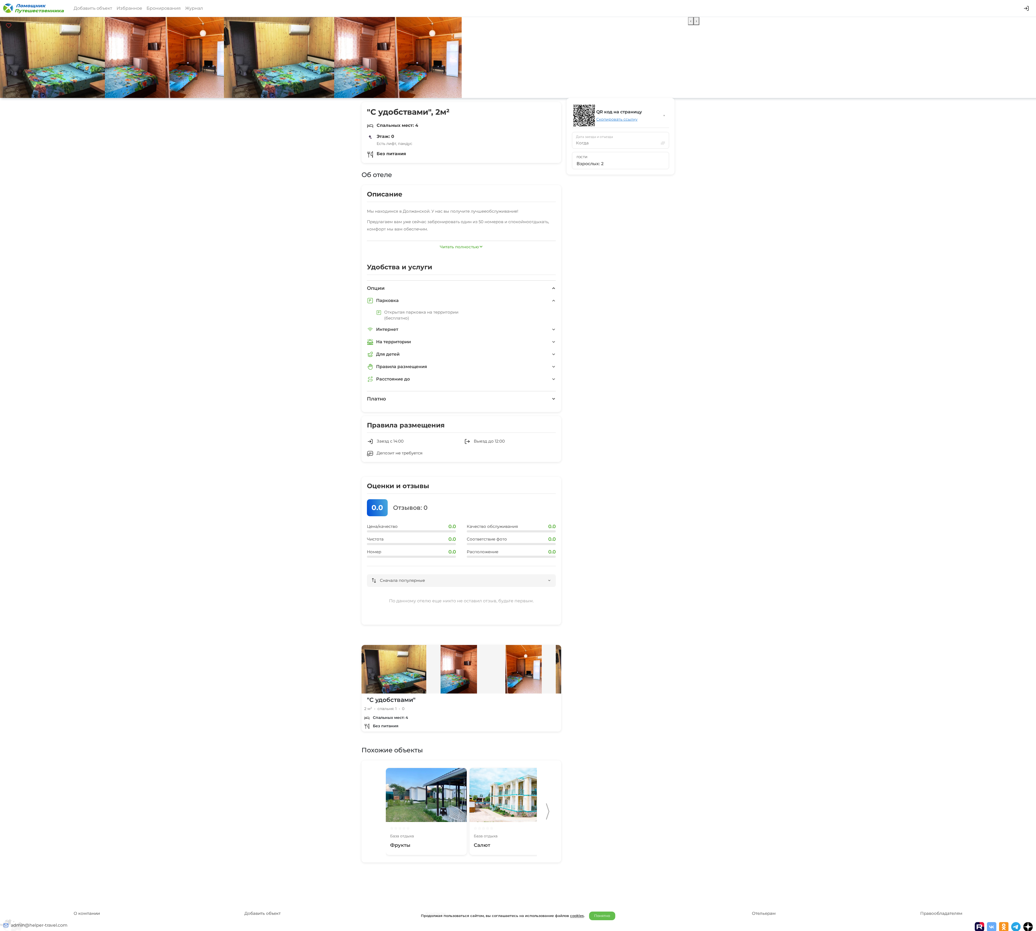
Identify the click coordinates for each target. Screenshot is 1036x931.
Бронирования (163, 8)
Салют (482, 845)
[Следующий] (548, 811)
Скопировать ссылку (617, 119)
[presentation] (691, 21)
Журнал (194, 8)
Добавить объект (93, 8)
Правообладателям (941, 913)
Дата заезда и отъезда (594, 137)
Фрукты (400, 845)
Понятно (602, 915)
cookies (577, 915)
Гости (582, 157)
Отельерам (764, 913)
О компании (87, 913)
